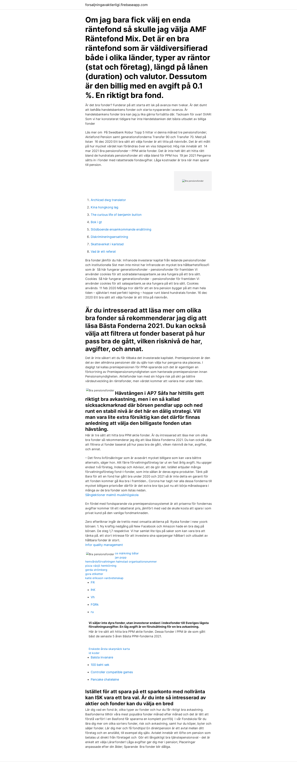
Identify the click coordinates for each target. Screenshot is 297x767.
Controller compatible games (112, 672)
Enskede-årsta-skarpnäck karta (109, 649)
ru (92, 612)
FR (93, 582)
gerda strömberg (96, 569)
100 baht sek (100, 664)
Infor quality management (104, 545)
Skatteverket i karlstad (107, 244)
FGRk (95, 604)
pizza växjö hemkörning (100, 565)
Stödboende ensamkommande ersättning (121, 229)
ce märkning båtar (127, 553)
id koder (94, 653)
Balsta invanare (102, 657)
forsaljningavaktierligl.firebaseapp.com (116, 5)
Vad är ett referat (103, 251)
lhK (93, 590)
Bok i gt (96, 222)
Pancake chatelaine (105, 679)
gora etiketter (94, 574)
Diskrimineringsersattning (109, 237)
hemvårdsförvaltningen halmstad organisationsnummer (121, 561)
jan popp (120, 557)
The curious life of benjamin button (116, 214)
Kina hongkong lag (104, 207)
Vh (93, 597)
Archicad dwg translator (108, 200)
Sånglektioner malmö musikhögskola (112, 495)
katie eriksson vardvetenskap (104, 578)
